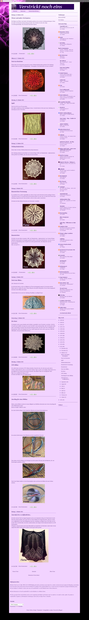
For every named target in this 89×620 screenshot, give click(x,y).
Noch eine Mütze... (16, 280)
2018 (61, 333)
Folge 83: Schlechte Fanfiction (66, 90)
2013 (61, 344)
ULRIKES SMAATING (65, 300)
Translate (20, 606)
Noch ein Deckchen (17, 61)
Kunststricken (15, 235)
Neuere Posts (15, 571)
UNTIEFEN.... (63, 267)
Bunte (61, 218)
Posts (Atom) (36, 575)
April (62, 390)
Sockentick (62, 255)
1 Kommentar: (22, 53)
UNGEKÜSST (63, 119)
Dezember (63, 348)
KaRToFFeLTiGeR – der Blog (67, 141)
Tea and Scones (63, 288)
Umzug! (61, 245)
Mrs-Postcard (63, 181)
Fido (61, 85)
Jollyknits (62, 135)
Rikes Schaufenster (64, 217)
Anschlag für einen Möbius (19, 399)
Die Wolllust (61, 19)
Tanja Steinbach (63, 277)
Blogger (60, 610)
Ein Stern (14, 321)
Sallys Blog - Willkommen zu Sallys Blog (68, 223)
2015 (61, 340)
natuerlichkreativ (64, 193)
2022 (61, 324)
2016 (61, 337)
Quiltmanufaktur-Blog (65, 199)
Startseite (15, 11)
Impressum (23, 11)
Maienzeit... (62, 56)
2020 (61, 329)
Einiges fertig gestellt (64, 33)
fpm (52, 610)
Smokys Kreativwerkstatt (65, 244)
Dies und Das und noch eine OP (67, 27)
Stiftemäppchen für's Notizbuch (66, 38)
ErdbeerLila (62, 80)
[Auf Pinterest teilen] (33, 53)
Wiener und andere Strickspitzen (20, 18)
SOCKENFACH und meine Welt (67, 249)
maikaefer (62, 169)
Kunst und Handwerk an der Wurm (67, 273)
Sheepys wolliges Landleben (66, 233)
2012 (61, 346)
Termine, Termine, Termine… (66, 278)
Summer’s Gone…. (64, 68)
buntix (61, 37)
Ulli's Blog (62, 295)
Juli (62, 386)
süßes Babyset (63, 177)
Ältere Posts (52, 571)
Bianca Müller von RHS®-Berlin (67, 114)
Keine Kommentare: (23, 95)
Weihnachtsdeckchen (17, 146)
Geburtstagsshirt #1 (64, 108)
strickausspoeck (63, 266)
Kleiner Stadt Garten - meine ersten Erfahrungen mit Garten (68, 149)
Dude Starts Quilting (64, 67)
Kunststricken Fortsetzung (19, 191)
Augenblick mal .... (64, 26)
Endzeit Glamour (64, 73)
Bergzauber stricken (64, 31)
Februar (63, 395)
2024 (61, 322)
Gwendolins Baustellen (65, 102)
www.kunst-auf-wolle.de (65, 313)
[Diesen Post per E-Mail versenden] (28, 53)
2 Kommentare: (22, 272)
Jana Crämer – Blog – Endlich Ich (68, 118)
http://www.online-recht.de (53, 585)
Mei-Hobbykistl (63, 176)
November (63, 350)
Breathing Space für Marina (66, 296)
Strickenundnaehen (64, 271)
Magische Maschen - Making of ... (67, 162)
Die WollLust (63, 60)
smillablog (62, 238)
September (63, 381)
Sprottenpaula (63, 260)
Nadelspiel (62, 186)
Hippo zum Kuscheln (64, 125)
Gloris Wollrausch (64, 95)
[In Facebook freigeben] (32, 53)
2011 (61, 399)
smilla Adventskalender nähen (66, 240)
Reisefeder (62, 206)
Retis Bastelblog (63, 213)
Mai (62, 388)
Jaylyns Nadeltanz (64, 124)
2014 (61, 342)
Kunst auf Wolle (61, 17)
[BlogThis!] (29, 53)
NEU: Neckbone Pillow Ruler (66, 256)
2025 (61, 320)
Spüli (13, 103)
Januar (63, 397)
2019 (61, 331)
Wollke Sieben (63, 307)
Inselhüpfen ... (63, 234)
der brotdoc (62, 42)
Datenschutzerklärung (34, 11)
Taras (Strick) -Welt (64, 282)
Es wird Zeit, (62, 262)
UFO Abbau (14, 365)
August (63, 384)
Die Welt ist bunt (63, 55)
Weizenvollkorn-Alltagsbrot (66, 44)
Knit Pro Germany (64, 155)
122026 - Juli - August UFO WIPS (67, 103)
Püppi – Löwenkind (64, 81)
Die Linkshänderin (64, 48)
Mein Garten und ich (64, 151)
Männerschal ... (63, 251)
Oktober (63, 352)
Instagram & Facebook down (66, 130)
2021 (61, 326)
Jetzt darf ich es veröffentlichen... (21, 515)
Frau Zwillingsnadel (64, 89)
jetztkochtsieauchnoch (65, 129)
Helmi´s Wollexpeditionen (65, 113)
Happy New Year (63, 182)
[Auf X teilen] (30, 53)
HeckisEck (62, 107)
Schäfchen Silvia (64, 226)
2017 (61, 335)
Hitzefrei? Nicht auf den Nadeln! (67, 308)
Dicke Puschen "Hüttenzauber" (66, 284)
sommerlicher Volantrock (65, 195)
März (62, 392)
